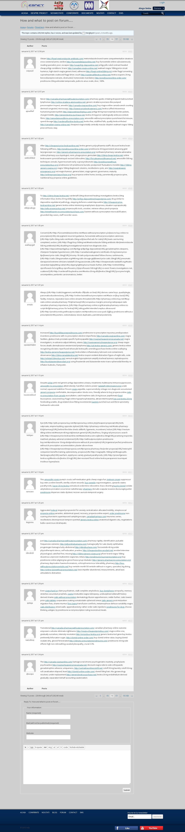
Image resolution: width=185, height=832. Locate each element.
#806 (130, 225)
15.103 (126, 39)
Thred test (39, 27)
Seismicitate (57, 13)
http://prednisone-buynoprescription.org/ (103, 557)
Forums (30, 27)
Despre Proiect (39, 13)
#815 (130, 620)
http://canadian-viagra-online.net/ (83, 68)
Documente (88, 13)
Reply (125, 51)
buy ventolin (90, 482)
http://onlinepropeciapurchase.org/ (55, 174)
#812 (130, 503)
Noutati (100, 13)
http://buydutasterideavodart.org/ (55, 361)
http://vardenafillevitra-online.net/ (96, 74)
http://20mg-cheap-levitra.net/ (110, 155)
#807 (130, 285)
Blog (54, 812)
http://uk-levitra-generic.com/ (99, 345)
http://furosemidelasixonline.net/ (81, 61)
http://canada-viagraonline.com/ (83, 105)
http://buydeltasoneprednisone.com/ (66, 332)
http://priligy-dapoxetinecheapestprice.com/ (92, 198)
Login (162, 2)
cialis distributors (47, 607)
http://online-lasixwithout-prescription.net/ (58, 569)
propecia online (47, 513)
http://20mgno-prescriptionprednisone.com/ (88, 640)
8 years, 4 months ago (103, 33)
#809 (130, 375)
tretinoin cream (113, 479)
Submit (127, 790)
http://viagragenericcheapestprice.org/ (100, 342)
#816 (130, 654)
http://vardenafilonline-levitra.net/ (68, 121)
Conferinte (72, 13)
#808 (130, 325)
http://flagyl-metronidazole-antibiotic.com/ (65, 58)
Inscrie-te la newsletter (138, 813)
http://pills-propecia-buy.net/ (52, 208)
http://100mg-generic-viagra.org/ (86, 553)
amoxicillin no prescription (51, 386)
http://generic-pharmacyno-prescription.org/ (76, 152)
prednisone (45, 492)
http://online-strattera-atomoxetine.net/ (68, 102)
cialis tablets (50, 600)
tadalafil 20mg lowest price (110, 386)
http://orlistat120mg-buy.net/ (52, 358)
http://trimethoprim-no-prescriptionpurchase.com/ (62, 211)
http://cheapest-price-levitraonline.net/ (62, 145)
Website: (30, 733)
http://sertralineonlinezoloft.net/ (88, 668)
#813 (130, 533)
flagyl (120, 395)
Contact (111, 13)
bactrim (95, 402)
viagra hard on (51, 590)
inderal (54, 510)
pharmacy (87, 489)
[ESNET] (32, 5)
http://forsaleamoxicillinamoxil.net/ (101, 158)
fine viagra (72, 603)
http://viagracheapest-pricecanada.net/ (106, 339)
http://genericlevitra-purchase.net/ (70, 115)
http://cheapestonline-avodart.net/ (98, 550)
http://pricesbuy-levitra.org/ (88, 634)
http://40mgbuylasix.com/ (86, 547)
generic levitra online (89, 519)
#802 (130, 51)
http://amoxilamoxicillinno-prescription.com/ (65, 118)
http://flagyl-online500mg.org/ (99, 71)
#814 (130, 583)
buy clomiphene (107, 590)
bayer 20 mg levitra (61, 485)
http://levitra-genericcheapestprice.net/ (57, 352)
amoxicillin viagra (51, 479)
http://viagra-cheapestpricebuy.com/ (93, 631)
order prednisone (117, 513)
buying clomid (119, 485)
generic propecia (47, 392)
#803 (130, 91)
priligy (50, 382)
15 (108, 39)
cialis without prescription (65, 597)
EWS (121, 13)
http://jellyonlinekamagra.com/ (73, 544)
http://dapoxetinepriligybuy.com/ (77, 111)
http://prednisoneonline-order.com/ (110, 78)
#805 (130, 188)
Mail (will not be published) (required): (42, 723)
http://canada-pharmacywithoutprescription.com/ (67, 99)
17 (116, 39)
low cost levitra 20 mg (122, 398)
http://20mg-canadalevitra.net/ (64, 355)
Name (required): (33, 713)
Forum (63, 812)
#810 (130, 416)
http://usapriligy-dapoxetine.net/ (84, 65)
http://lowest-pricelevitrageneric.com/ (85, 108)
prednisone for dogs (116, 607)
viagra (74, 389)
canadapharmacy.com (96, 516)
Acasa (24, 13)
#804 (130, 138)
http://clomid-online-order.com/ (80, 637)
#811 (130, 472)
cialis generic (107, 600)
